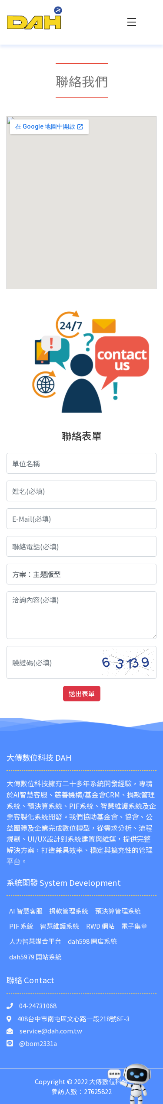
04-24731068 (38, 1005)
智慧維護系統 (59, 925)
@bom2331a (38, 1043)
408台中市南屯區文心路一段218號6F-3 (73, 1018)
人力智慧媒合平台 (35, 941)
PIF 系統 (21, 925)
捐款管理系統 (68, 910)
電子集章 (134, 925)
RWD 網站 (100, 925)
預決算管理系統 (118, 910)
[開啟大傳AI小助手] (130, 1083)
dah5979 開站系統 (35, 956)
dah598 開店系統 (92, 941)
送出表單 (82, 693)
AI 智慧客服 (26, 910)
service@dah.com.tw (51, 1030)
